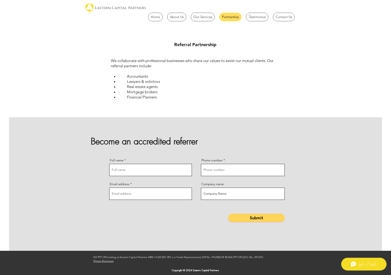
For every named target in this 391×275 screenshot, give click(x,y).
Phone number (212, 160)
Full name (117, 160)
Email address (119, 184)
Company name (212, 184)
